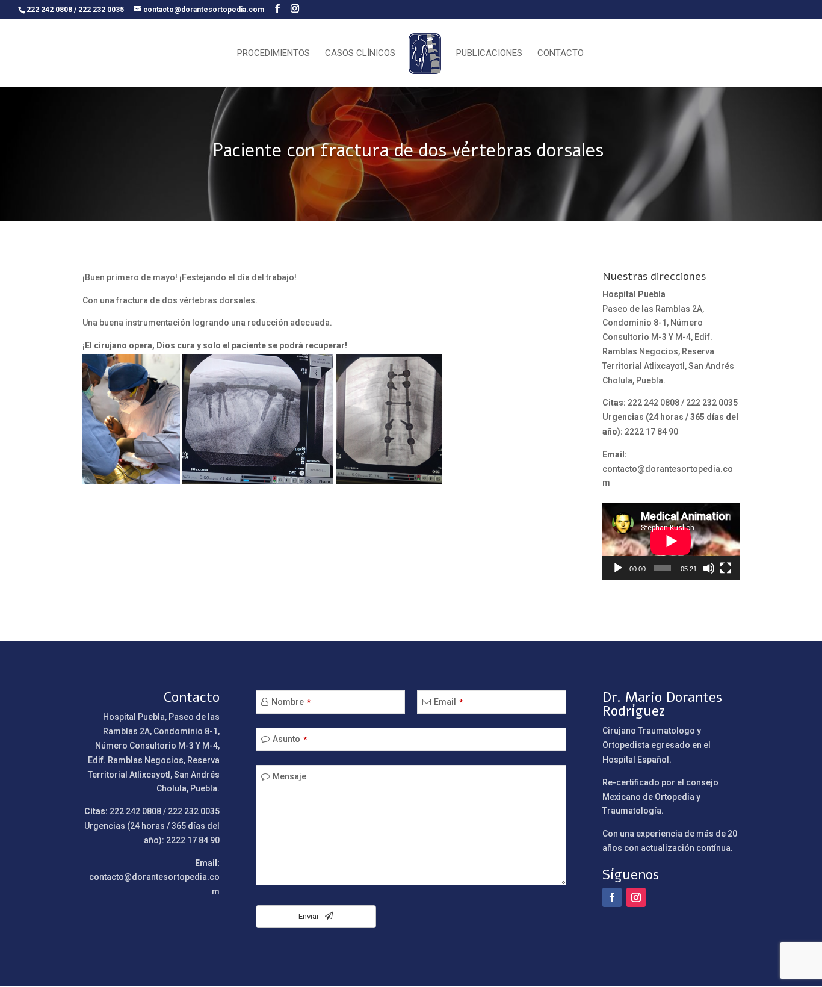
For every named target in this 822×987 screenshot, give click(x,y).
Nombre (291, 702)
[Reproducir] (618, 568)
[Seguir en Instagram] (636, 897)
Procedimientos (273, 53)
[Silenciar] (709, 568)
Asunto (290, 739)
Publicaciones (489, 53)
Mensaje (289, 776)
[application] (671, 541)
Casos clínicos (360, 53)
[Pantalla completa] (726, 568)
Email (448, 702)
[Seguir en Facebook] (612, 897)
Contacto (560, 53)
